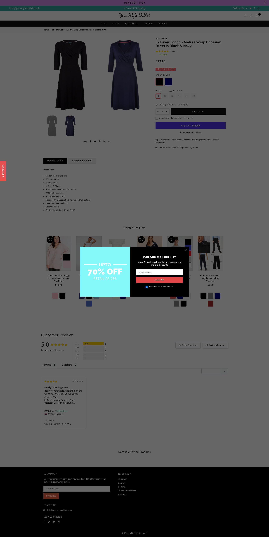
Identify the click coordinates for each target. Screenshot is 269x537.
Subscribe (159, 280)
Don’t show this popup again (161, 287)
